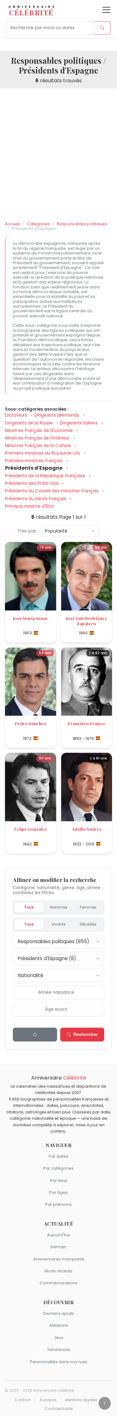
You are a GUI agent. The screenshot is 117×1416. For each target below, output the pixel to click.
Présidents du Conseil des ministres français (52, 491)
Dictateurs (16, 415)
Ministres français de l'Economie (39, 431)
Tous (29, 907)
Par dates (58, 1156)
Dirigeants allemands (57, 415)
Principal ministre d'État (29, 506)
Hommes (58, 907)
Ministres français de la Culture (38, 446)
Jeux (58, 1337)
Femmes (88, 907)
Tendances (58, 1349)
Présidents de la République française (45, 476)
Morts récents (58, 1271)
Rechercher (85, 1034)
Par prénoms (58, 1204)
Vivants (58, 924)
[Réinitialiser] (35, 1034)
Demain (58, 1246)
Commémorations (58, 1283)
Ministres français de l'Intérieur (38, 438)
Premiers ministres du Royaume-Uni (43, 453)
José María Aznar (30, 618)
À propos (48, 1400)
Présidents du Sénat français (36, 499)
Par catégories (58, 1168)
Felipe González (30, 829)
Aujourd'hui (58, 1235)
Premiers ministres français (34, 461)
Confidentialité (59, 1409)
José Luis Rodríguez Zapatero (86, 620)
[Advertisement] (58, 155)
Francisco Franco (86, 723)
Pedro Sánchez (30, 723)
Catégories (38, 223)
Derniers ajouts (58, 1313)
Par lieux (58, 1180)
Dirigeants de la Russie (29, 423)
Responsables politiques (82, 223)
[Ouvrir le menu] (106, 10)
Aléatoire (58, 1325)
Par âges (58, 1192)
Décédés (88, 924)
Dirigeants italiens (79, 423)
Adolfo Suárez (86, 829)
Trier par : (27, 531)
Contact (23, 1400)
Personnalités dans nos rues (58, 1361)
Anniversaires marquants (58, 1259)
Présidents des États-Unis (32, 483)
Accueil (12, 223)
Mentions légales (81, 1400)
